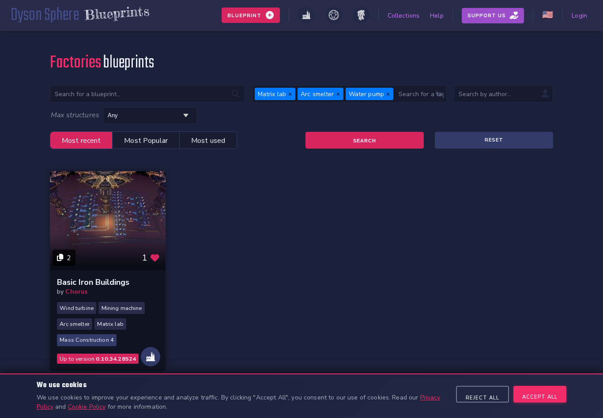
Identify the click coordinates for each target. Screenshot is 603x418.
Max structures (75, 115)
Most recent (81, 141)
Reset (494, 140)
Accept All (540, 397)
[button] (290, 94)
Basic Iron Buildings (93, 282)
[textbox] (420, 94)
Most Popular (146, 141)
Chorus (76, 291)
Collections (404, 15)
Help (437, 15)
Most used (208, 141)
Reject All (482, 398)
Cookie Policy (87, 407)
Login (579, 15)
